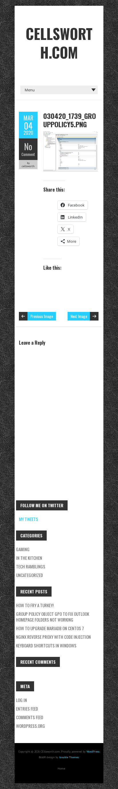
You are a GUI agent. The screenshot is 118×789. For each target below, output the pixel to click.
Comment (28, 154)
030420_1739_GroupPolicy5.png (69, 120)
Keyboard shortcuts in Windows (46, 645)
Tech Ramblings (30, 566)
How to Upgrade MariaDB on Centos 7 (50, 628)
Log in (21, 700)
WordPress (92, 751)
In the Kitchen (29, 558)
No (28, 146)
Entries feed (27, 708)
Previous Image (41, 316)
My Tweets (28, 519)
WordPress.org (30, 726)
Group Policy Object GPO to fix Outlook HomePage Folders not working (52, 617)
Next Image (78, 316)
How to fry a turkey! (35, 605)
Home (61, 768)
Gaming (23, 549)
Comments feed (29, 717)
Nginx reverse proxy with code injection (53, 637)
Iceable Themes (69, 757)
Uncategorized (29, 575)
